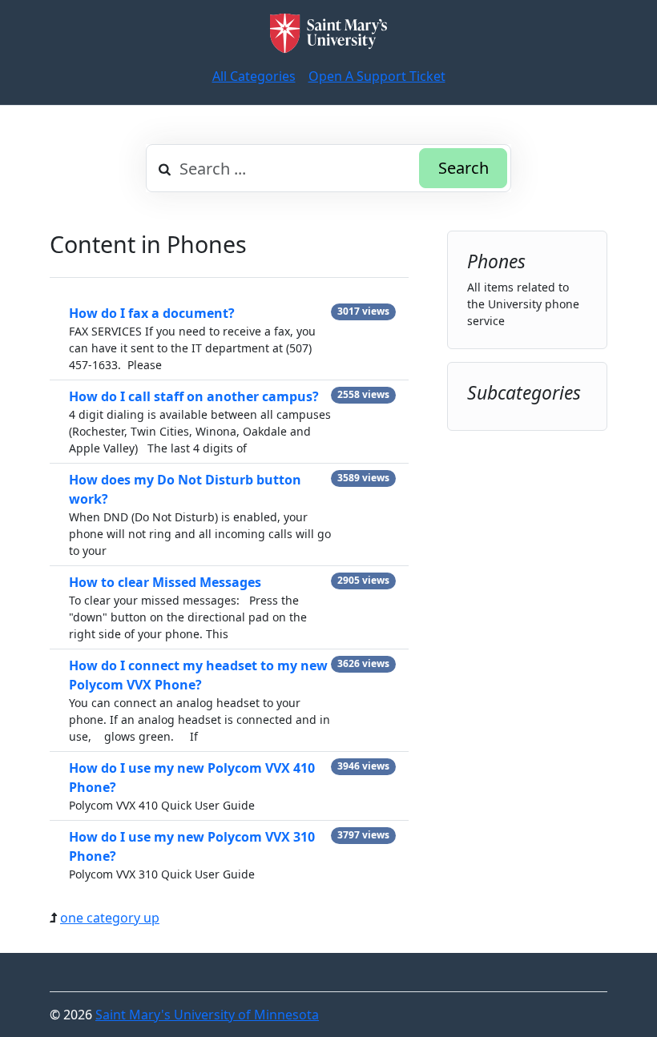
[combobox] (328, 168)
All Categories (254, 76)
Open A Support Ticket (376, 76)
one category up (109, 917)
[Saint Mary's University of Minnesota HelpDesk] (328, 33)
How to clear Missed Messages (165, 582)
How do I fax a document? (152, 313)
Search (463, 168)
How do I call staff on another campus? (194, 396)
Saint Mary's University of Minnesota (207, 1014)
